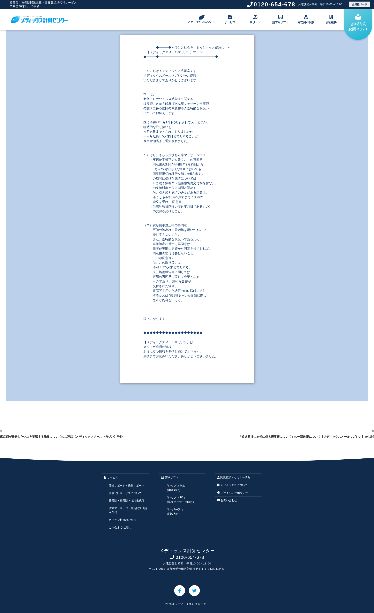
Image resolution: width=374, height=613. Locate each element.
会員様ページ (359, 4)
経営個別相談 (306, 22)
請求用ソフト (280, 22)
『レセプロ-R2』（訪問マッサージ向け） (180, 499)
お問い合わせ (228, 500)
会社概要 (331, 22)
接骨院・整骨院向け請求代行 (126, 500)
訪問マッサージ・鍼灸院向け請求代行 (128, 510)
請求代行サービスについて (125, 493)
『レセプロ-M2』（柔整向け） (176, 487)
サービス (229, 22)
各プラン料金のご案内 (122, 519)
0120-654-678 (298, 4)
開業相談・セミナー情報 (235, 477)
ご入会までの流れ (120, 527)
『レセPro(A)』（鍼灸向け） (174, 511)
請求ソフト (171, 477)
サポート (255, 22)
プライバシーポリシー (234, 492)
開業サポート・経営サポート (126, 485)
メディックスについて (201, 21)
